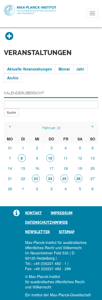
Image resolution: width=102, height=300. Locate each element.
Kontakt (33, 213)
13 (92, 158)
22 (23, 178)
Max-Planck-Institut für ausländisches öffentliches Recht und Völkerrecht (30, 10)
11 (66, 158)
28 (10, 188)
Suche (11, 112)
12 (80, 158)
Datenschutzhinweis (46, 222)
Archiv (13, 77)
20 (92, 168)
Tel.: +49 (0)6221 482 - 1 (45, 263)
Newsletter (37, 232)
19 (80, 168)
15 (23, 168)
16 (37, 168)
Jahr (80, 69)
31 (10, 147)
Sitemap (67, 232)
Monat (64, 69)
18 (66, 168)
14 (10, 168)
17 (51, 168)
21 (10, 178)
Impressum (61, 213)
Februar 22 (51, 128)
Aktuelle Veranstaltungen (29, 69)
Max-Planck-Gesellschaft (70, 294)
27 (92, 178)
